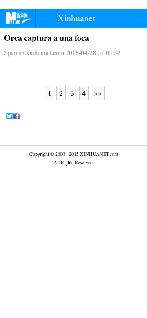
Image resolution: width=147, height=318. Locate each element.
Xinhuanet (76, 18)
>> (98, 93)
